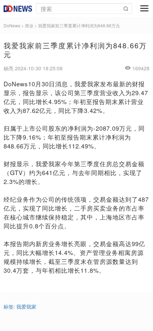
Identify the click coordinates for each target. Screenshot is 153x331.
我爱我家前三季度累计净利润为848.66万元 (79, 25)
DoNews (12, 25)
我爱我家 (26, 306)
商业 (29, 25)
